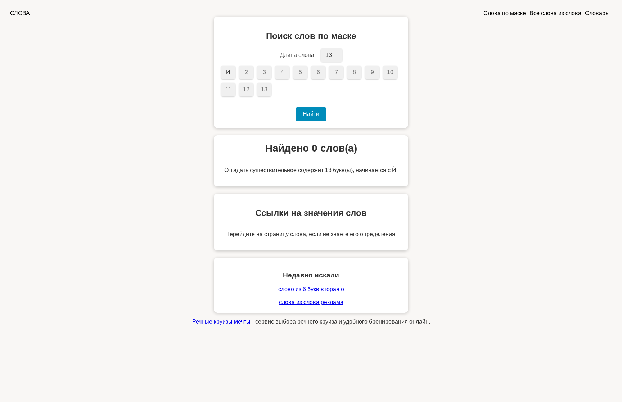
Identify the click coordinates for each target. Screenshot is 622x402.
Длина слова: (298, 55)
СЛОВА (20, 13)
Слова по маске (504, 13)
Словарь (596, 13)
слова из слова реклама (311, 302)
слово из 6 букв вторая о (311, 289)
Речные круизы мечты (221, 322)
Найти (311, 114)
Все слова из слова (555, 13)
